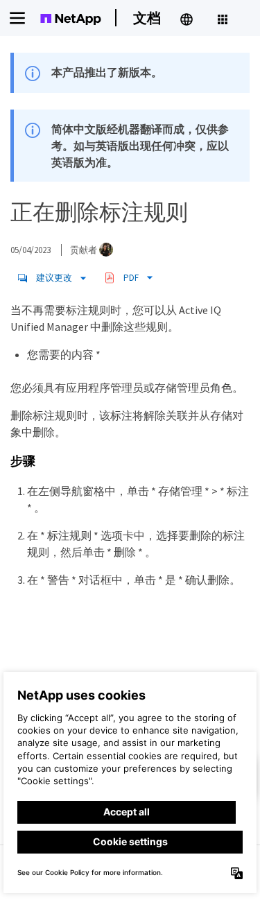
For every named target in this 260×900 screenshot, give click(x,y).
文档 (147, 17)
